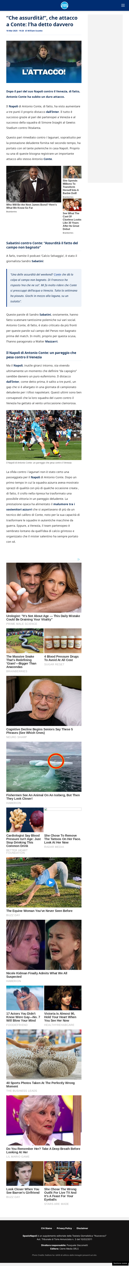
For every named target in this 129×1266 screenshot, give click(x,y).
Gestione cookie (120, 1263)
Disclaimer (82, 1228)
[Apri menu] (123, 5)
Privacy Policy (64, 1228)
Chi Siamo (46, 1228)
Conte (57, 274)
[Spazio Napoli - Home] (64, 5)
